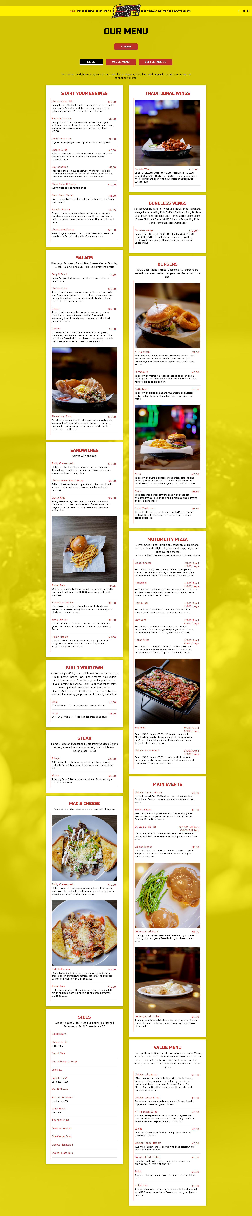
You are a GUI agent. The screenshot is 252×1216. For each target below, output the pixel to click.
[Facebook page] (239, 11)
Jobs (143, 11)
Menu (72, 11)
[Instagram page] (243, 11)
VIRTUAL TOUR (154, 11)
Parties (167, 11)
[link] (126, 11)
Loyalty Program (181, 11)
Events (107, 11)
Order (99, 11)
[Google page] (248, 11)
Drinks (80, 11)
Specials (89, 11)
